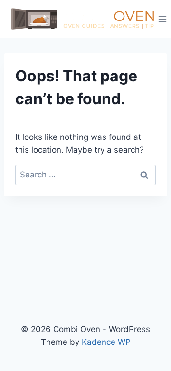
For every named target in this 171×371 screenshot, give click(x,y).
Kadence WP (106, 342)
